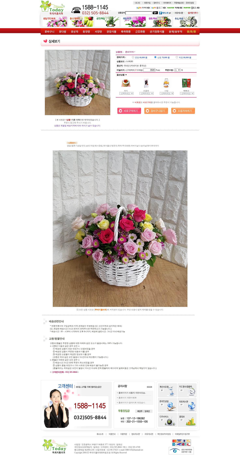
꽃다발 (62, 31)
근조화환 (140, 31)
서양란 (98, 31)
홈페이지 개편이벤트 (128, 398)
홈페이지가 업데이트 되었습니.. (132, 402)
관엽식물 (111, 31)
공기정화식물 (157, 31)
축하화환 (126, 31)
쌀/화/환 (191, 31)
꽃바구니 (49, 31)
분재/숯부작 (175, 31)
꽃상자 (74, 31)
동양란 (86, 31)
